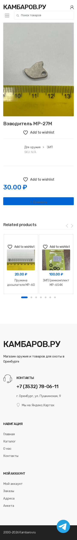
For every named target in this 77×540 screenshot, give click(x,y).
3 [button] (36, 297)
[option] (38, 69)
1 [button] (24, 297)
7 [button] (55, 297)
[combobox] (44, 15)
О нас (7, 449)
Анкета (8, 506)
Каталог (9, 441)
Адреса (9, 498)
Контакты (10, 456)
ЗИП (50, 147)
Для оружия (32, 147)
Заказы (8, 491)
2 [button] (31, 297)
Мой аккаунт (13, 484)
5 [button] (45, 297)
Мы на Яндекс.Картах (38, 405)
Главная (9, 434)
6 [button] (50, 297)
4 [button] (41, 297)
